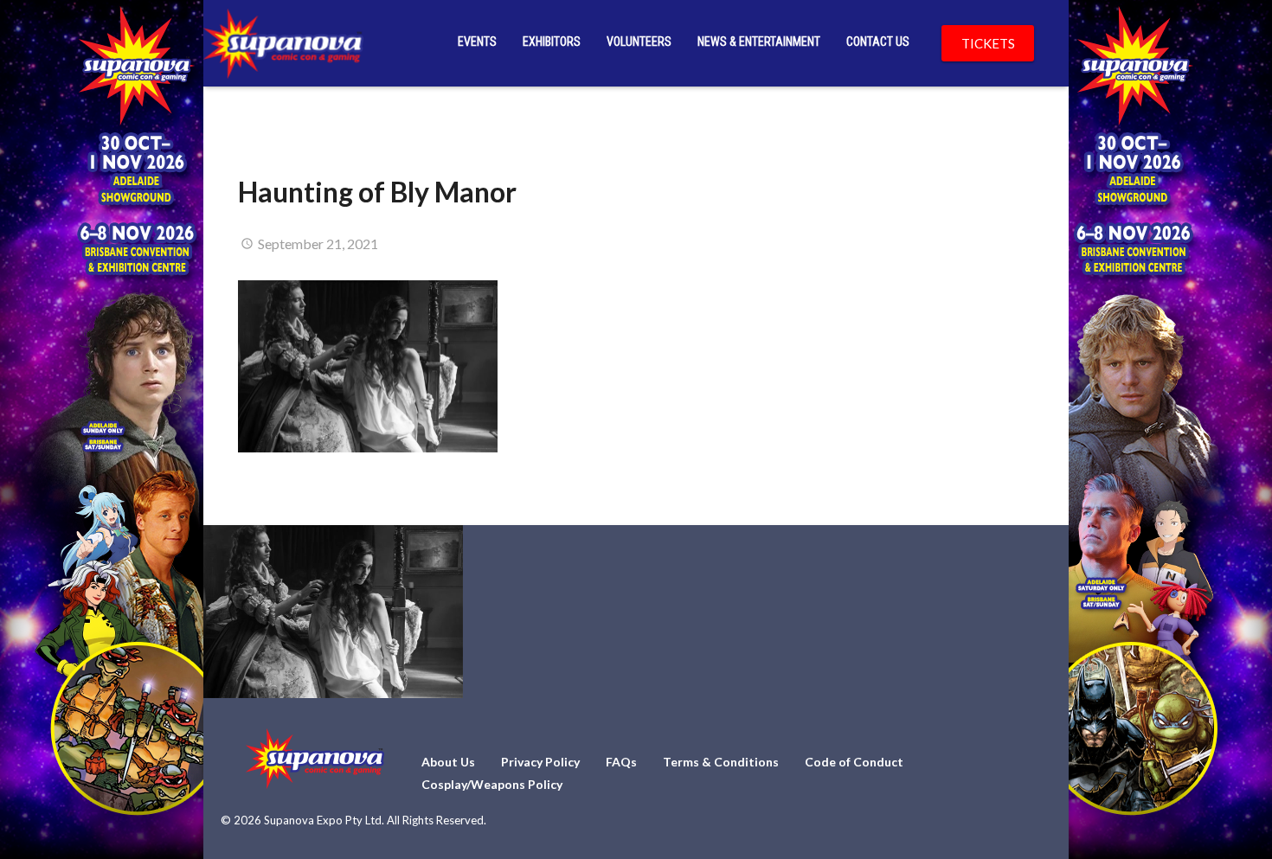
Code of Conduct (854, 761)
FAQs (621, 761)
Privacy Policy (540, 761)
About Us (448, 761)
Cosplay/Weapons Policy (491, 784)
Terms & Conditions (721, 761)
